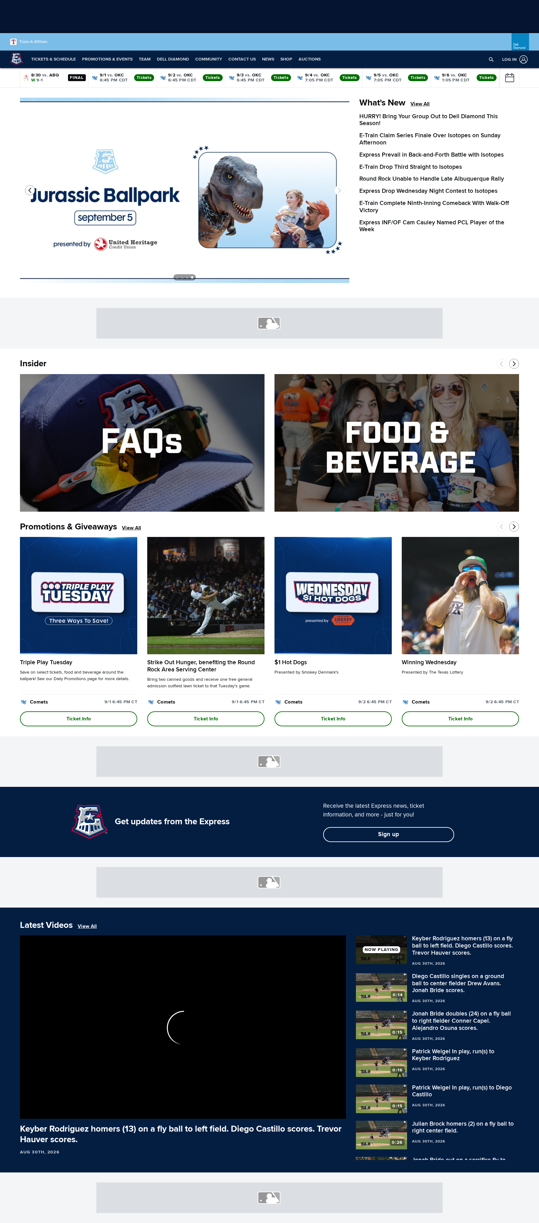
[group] (183, 1027)
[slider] (183, 1103)
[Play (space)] (38, 1111)
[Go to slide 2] (182, 277)
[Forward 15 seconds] (49, 1111)
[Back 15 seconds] (27, 1111)
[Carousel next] (339, 190)
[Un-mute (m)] (62, 1111)
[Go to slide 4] (192, 277)
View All (420, 104)
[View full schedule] (509, 77)
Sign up (388, 834)
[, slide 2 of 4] (184, 193)
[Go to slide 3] (187, 277)
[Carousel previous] (30, 190)
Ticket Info (78, 719)
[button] (491, 59)
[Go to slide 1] (177, 277)
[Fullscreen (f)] (338, 1111)
